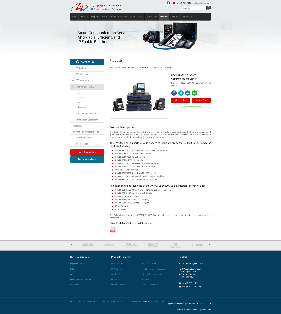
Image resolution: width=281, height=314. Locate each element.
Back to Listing (115, 67)
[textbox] (194, 8)
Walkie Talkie (82, 144)
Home (74, 17)
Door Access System (86, 113)
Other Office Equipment (87, 120)
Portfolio (175, 17)
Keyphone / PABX (85, 86)
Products (164, 17)
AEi (79, 93)
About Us (84, 17)
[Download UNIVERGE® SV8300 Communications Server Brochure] (113, 232)
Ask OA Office (201, 100)
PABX (72, 269)
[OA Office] (95, 11)
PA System (81, 68)
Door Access (151, 17)
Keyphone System (99, 17)
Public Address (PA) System (123, 17)
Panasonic (82, 107)
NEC (80, 102)
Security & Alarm (83, 137)
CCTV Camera (82, 80)
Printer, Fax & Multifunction (86, 132)
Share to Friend (180, 100)
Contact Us (187, 17)
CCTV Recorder (83, 74)
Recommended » (87, 159)
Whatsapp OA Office (193, 107)
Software (77, 126)
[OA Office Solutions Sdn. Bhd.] (168, 4)
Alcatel (81, 98)
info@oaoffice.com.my (201, 3)
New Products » (87, 152)
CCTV (140, 17)
